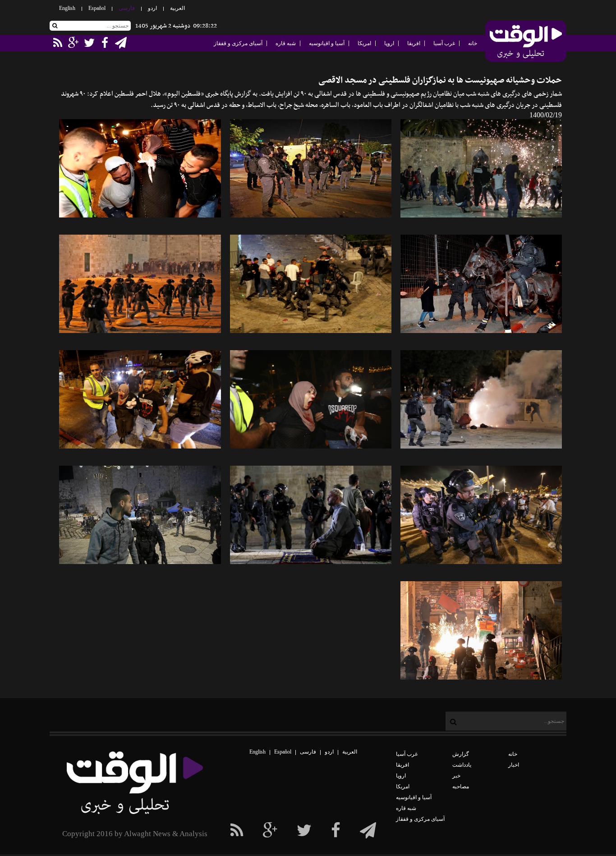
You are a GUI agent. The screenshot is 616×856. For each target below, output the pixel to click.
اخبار (513, 765)
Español (97, 8)
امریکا (364, 43)
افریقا (413, 43)
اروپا (389, 43)
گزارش (460, 754)
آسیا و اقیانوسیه (327, 43)
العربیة (177, 8)
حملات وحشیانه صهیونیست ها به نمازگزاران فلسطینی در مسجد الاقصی (440, 80)
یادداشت (461, 765)
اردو (152, 8)
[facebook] (368, 831)
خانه (472, 43)
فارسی (127, 8)
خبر (456, 776)
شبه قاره (286, 43)
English (67, 8)
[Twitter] (304, 831)
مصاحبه (460, 786)
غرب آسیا (444, 43)
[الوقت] (526, 42)
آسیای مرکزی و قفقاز (238, 43)
